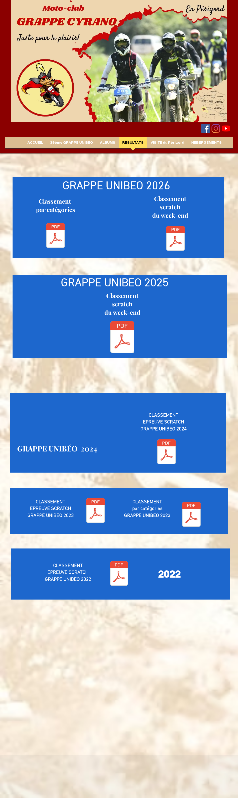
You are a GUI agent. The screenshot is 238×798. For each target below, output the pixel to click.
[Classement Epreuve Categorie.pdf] (55, 236)
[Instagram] (216, 128)
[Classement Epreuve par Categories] (191, 515)
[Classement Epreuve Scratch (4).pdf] (175, 239)
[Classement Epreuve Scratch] (95, 511)
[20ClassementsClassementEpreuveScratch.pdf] (122, 337)
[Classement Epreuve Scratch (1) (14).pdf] (119, 574)
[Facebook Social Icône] (205, 128)
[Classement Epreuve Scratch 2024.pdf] (166, 452)
